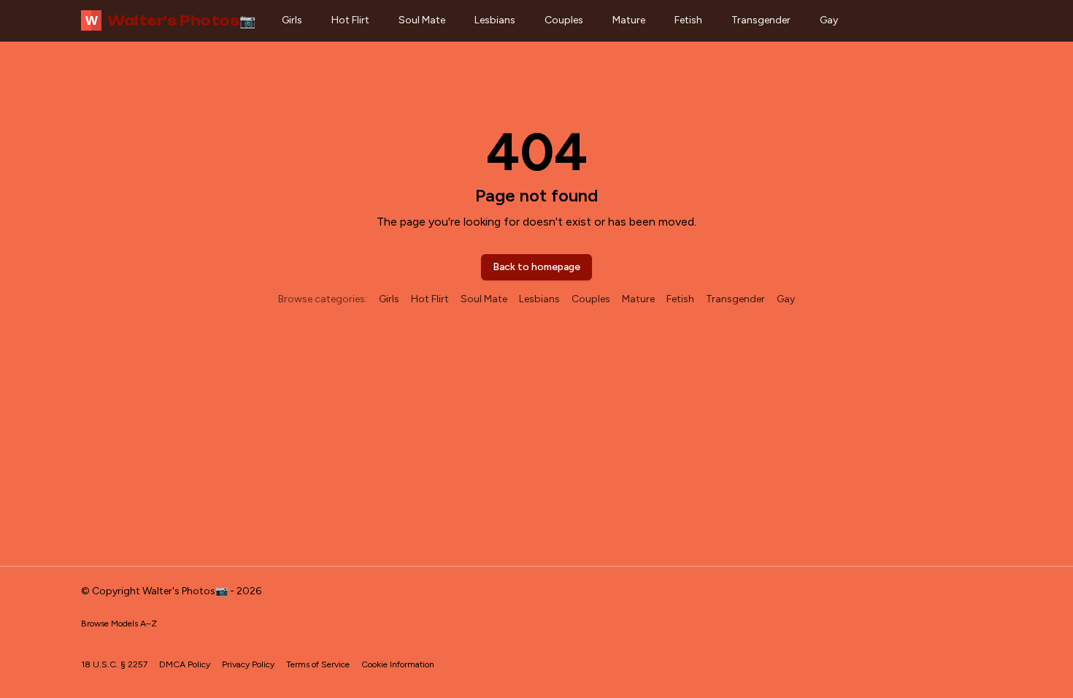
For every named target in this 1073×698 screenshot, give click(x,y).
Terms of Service (318, 664)
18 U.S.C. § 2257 (114, 664)
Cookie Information (397, 664)
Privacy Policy (248, 664)
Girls (292, 20)
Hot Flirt (350, 20)
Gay (829, 20)
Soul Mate (422, 20)
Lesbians (494, 20)
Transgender (761, 20)
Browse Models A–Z (119, 623)
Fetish (688, 20)
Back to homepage (536, 267)
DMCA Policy (184, 664)
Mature (628, 20)
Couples (564, 20)
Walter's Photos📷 (170, 20)
